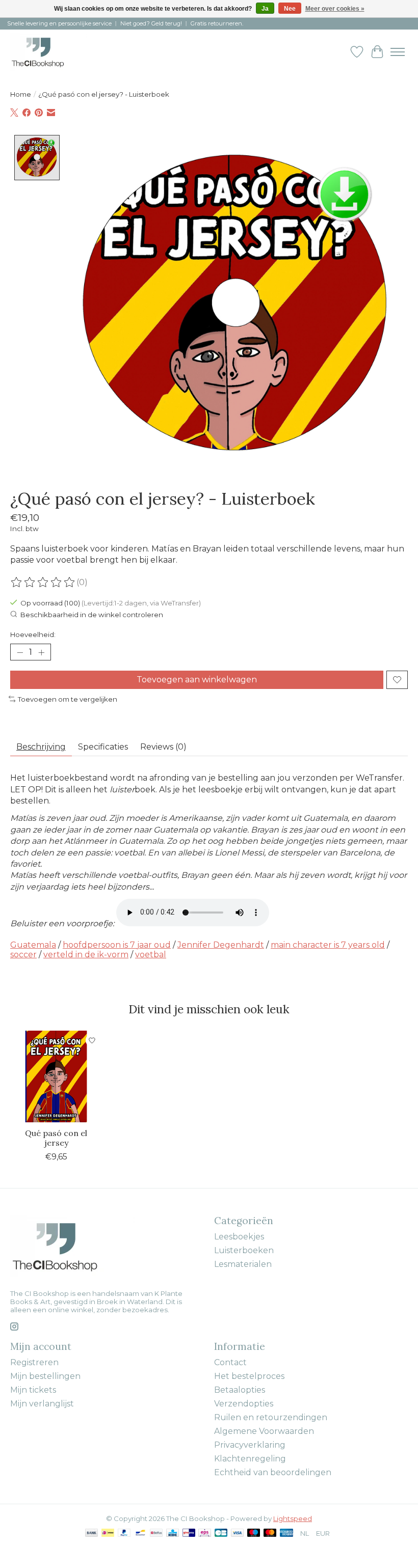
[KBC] (172, 1533)
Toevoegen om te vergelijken (67, 699)
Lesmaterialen (243, 1264)
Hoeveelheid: (33, 634)
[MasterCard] (270, 1533)
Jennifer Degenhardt (220, 945)
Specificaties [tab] (103, 747)
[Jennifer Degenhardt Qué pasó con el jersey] (56, 1076)
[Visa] (237, 1533)
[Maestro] (253, 1533)
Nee (290, 8)
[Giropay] (188, 1533)
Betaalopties (239, 1390)
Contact (230, 1362)
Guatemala (33, 945)
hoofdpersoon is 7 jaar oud (117, 945)
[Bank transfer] (91, 1533)
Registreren (34, 1362)
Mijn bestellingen (45, 1376)
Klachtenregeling (250, 1458)
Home (20, 94)
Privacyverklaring (249, 1445)
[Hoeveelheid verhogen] (41, 652)
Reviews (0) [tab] (163, 747)
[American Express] (286, 1533)
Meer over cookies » (334, 8)
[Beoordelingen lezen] (43, 582)
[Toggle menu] (397, 52)
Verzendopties (243, 1403)
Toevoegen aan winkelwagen (197, 679)
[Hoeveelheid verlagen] (20, 652)
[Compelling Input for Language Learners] (48, 52)
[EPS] (204, 1533)
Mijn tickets (33, 1390)
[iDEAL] (107, 1533)
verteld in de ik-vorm (85, 954)
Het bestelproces (249, 1376)
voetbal (150, 954)
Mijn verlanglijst (42, 1403)
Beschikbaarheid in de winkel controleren (91, 615)
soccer (23, 954)
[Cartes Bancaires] (221, 1533)
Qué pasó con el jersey (56, 1138)
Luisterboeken (244, 1250)
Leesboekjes (239, 1236)
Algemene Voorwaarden (264, 1431)
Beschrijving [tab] (41, 747)
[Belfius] (156, 1533)
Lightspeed (292, 1518)
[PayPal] (124, 1533)
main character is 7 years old (328, 945)
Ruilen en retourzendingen (270, 1417)
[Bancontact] (140, 1533)
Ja (265, 8)
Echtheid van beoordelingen (272, 1472)
